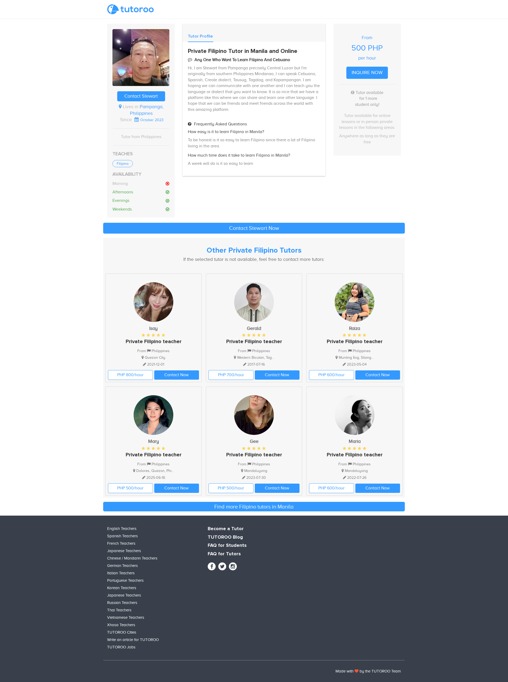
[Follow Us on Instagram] (233, 566)
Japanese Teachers (124, 551)
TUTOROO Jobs (121, 647)
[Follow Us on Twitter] (222, 566)
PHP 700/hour (231, 374)
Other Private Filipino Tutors (254, 250)
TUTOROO (380, 671)
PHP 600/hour (331, 374)
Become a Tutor (226, 528)
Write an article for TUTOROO (133, 640)
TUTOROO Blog (225, 537)
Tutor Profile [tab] (200, 36)
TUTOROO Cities (121, 632)
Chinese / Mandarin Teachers (132, 558)
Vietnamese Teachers (125, 617)
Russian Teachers (122, 603)
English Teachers (122, 528)
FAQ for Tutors (224, 554)
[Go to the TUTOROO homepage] (130, 9)
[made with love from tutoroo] (357, 671)
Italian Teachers (121, 573)
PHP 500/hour (130, 488)
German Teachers (122, 565)
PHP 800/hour (130, 374)
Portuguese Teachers (125, 580)
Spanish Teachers (122, 536)
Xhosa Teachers (121, 625)
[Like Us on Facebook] (212, 566)
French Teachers (121, 543)
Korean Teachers (121, 588)
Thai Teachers (119, 610)
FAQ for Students (227, 545)
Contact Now (176, 374)
